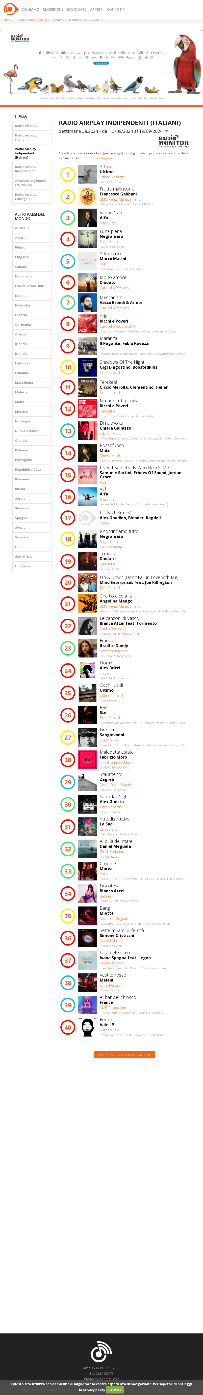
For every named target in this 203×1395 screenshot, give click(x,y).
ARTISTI (96, 9)
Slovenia (22, 508)
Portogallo (23, 460)
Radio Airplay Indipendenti (25, 168)
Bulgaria (22, 257)
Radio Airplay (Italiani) (25, 137)
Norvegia (22, 421)
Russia (20, 489)
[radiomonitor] (173, 140)
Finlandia (22, 305)
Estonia (20, 295)
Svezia (20, 527)
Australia (22, 228)
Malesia (21, 392)
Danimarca (23, 276)
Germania (23, 324)
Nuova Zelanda (27, 431)
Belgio (20, 247)
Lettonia (21, 363)
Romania (22, 479)
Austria (20, 237)
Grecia (20, 334)
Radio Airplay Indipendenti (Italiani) (25, 153)
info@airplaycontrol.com (101, 1379)
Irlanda (21, 344)
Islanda (21, 353)
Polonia (21, 450)
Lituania (21, 373)
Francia (21, 315)
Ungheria (22, 566)
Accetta (115, 1389)
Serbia (20, 498)
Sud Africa (23, 556)
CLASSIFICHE (53, 9)
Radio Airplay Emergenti (25, 196)
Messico (21, 411)
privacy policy (94, 1389)
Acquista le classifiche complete (124, 1055)
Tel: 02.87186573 (102, 1373)
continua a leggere (98, 158)
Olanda (21, 440)
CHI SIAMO (30, 9)
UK (17, 547)
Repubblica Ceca (28, 469)
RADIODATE (77, 9)
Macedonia (24, 382)
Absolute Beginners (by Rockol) (30, 182)
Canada (21, 266)
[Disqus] (125, 1125)
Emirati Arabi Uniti (29, 286)
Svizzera (22, 537)
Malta (19, 402)
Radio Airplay (25, 125)
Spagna (21, 518)
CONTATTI (116, 9)
